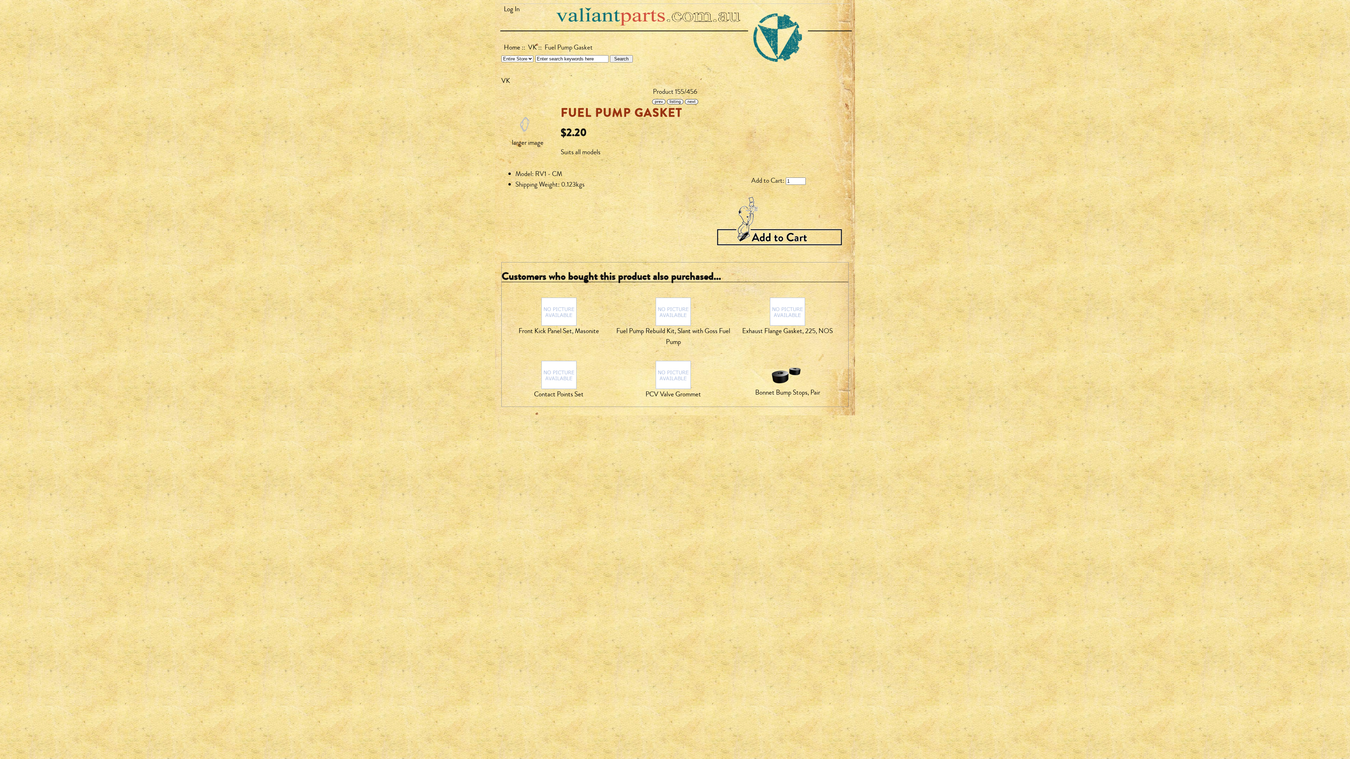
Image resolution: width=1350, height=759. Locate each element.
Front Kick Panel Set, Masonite (559, 331)
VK (532, 47)
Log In (512, 9)
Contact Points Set (559, 394)
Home (512, 47)
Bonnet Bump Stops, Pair (787, 392)
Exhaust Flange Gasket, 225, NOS (787, 331)
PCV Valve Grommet (673, 394)
